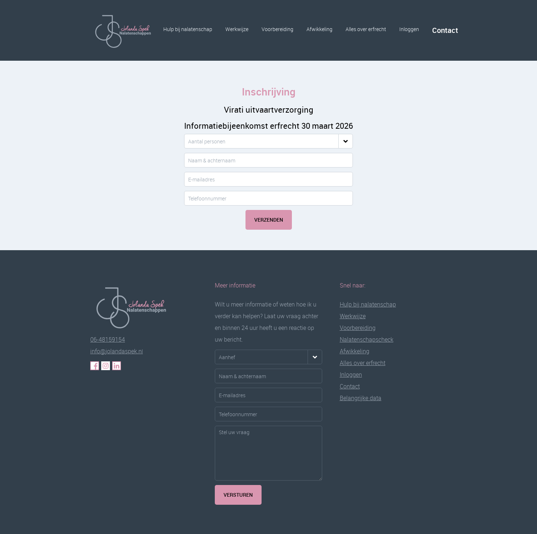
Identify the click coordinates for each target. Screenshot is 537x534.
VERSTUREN (238, 494)
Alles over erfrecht (366, 29)
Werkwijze (236, 29)
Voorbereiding (277, 29)
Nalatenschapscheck (366, 339)
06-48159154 (107, 339)
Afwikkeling (319, 29)
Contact (445, 30)
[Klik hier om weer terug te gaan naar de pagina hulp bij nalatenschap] (136, 306)
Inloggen (409, 29)
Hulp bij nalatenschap (187, 29)
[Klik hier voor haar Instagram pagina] (105, 365)
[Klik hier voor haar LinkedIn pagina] (116, 365)
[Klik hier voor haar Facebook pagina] (94, 365)
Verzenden (268, 219)
